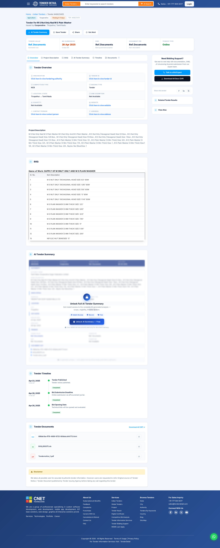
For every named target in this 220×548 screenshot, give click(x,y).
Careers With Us (89, 514)
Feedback (86, 504)
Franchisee (87, 511)
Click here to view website (100, 105)
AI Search (147, 4)
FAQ (84, 524)
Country (143, 514)
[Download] (139, 436)
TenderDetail (125, 541)
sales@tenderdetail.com (178, 504)
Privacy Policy (133, 539)
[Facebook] (179, 91)
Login (189, 4)
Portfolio (49, 516)
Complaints (87, 507)
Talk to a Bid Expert (174, 72)
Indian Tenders (71, 4)
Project (114, 507)
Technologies (39, 516)
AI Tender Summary (39, 32)
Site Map (143, 520)
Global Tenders (117, 504)
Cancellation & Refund (91, 517)
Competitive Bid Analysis (120, 517)
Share (77, 32)
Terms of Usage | (120, 539)
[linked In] (176, 512)
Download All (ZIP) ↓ (137, 427)
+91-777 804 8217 (175, 501)
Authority (143, 507)
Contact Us (87, 520)
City (141, 504)
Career (57, 516)
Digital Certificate (118, 514)
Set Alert (92, 32)
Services (29, 516)
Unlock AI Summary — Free (88, 322)
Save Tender (61, 32)
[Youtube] (187, 512)
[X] (189, 91)
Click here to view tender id (100, 79)
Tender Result (116, 511)
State (142, 501)
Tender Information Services (122, 520)
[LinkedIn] (184, 91)
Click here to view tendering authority (46, 79)
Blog (141, 517)
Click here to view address (100, 114)
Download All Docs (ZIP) (174, 79)
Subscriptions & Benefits (91, 501)
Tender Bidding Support (120, 524)
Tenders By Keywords (148, 511)
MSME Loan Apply (118, 527)
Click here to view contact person (45, 114)
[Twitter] (181, 512)
